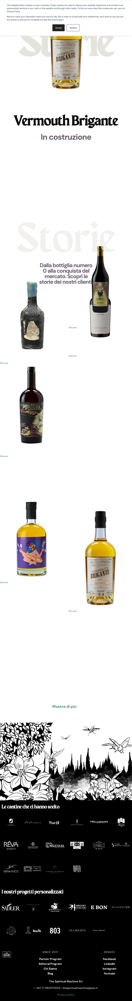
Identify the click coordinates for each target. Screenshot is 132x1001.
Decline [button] (73, 27)
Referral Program (50, 964)
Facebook (109, 959)
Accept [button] (58, 27)
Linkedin (109, 964)
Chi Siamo (50, 968)
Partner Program (50, 959)
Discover (73, 355)
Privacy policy (66, 995)
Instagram (109, 968)
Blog (50, 973)
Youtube (109, 973)
